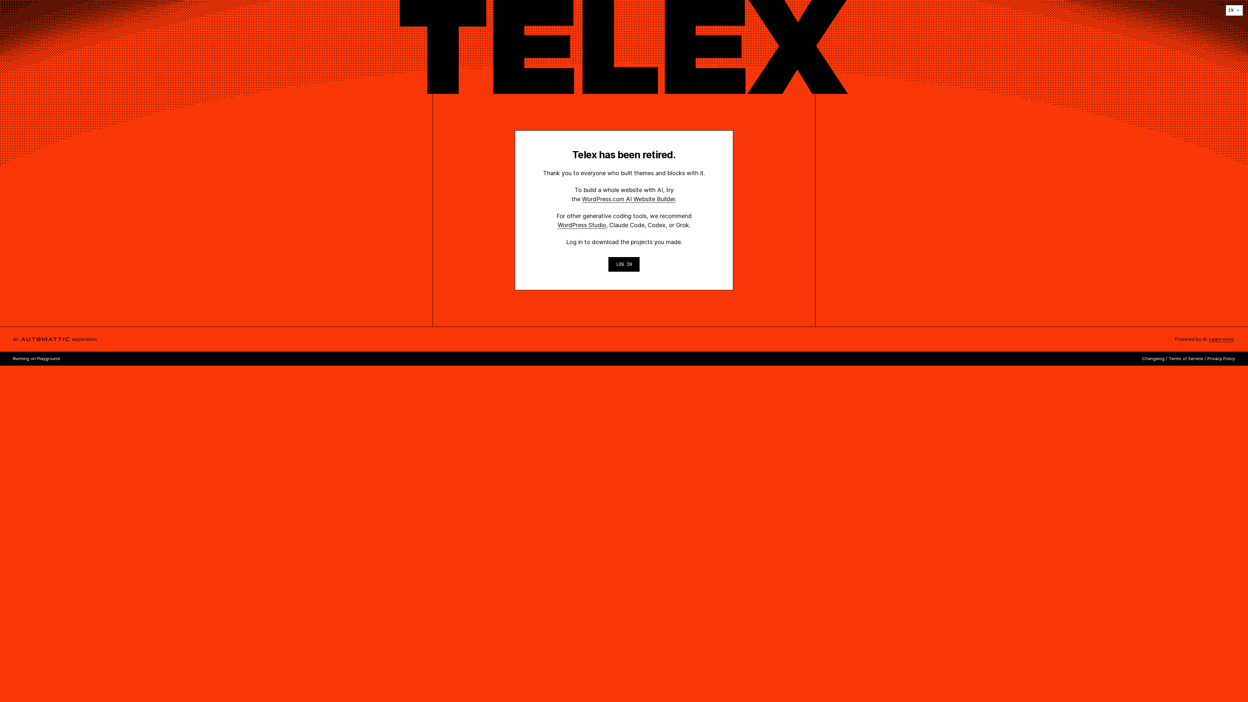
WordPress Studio (582, 225)
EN (1231, 10)
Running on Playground (36, 358)
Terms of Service (1186, 358)
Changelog (1153, 358)
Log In (624, 264)
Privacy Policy (1221, 358)
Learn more (1221, 339)
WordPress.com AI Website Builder (628, 199)
